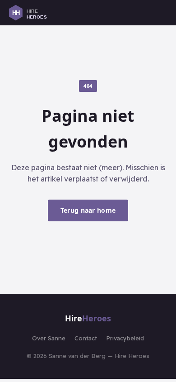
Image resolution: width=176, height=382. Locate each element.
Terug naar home (88, 210)
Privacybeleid (125, 338)
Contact (85, 338)
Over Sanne (48, 338)
